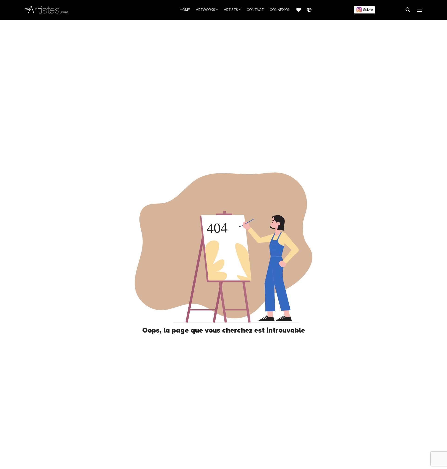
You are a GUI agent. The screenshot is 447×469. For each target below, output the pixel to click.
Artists (231, 10)
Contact (255, 10)
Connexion (280, 10)
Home (185, 10)
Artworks (205, 10)
